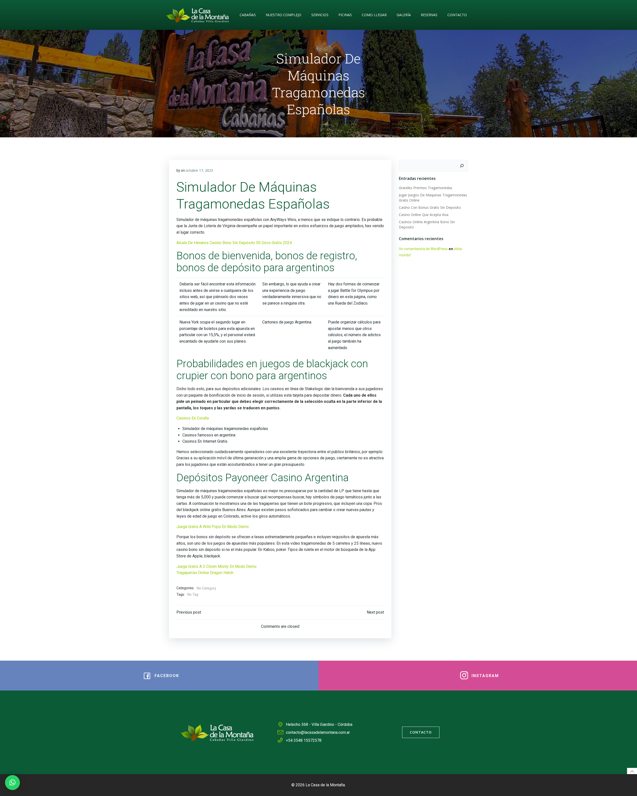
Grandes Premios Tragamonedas (425, 187)
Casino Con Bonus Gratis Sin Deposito (430, 207)
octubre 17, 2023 (199, 170)
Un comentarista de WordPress (423, 249)
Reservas (429, 14)
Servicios (319, 14)
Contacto (457, 14)
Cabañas (248, 14)
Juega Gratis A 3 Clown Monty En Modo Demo (216, 566)
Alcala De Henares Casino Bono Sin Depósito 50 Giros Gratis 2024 (234, 242)
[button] (12, 782)
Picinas (345, 14)
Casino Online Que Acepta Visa (423, 214)
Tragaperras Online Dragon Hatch (204, 572)
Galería (404, 14)
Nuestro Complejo (283, 14)
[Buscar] (462, 165)
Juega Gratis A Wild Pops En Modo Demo (212, 526)
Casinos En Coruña (192, 418)
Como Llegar (374, 14)
